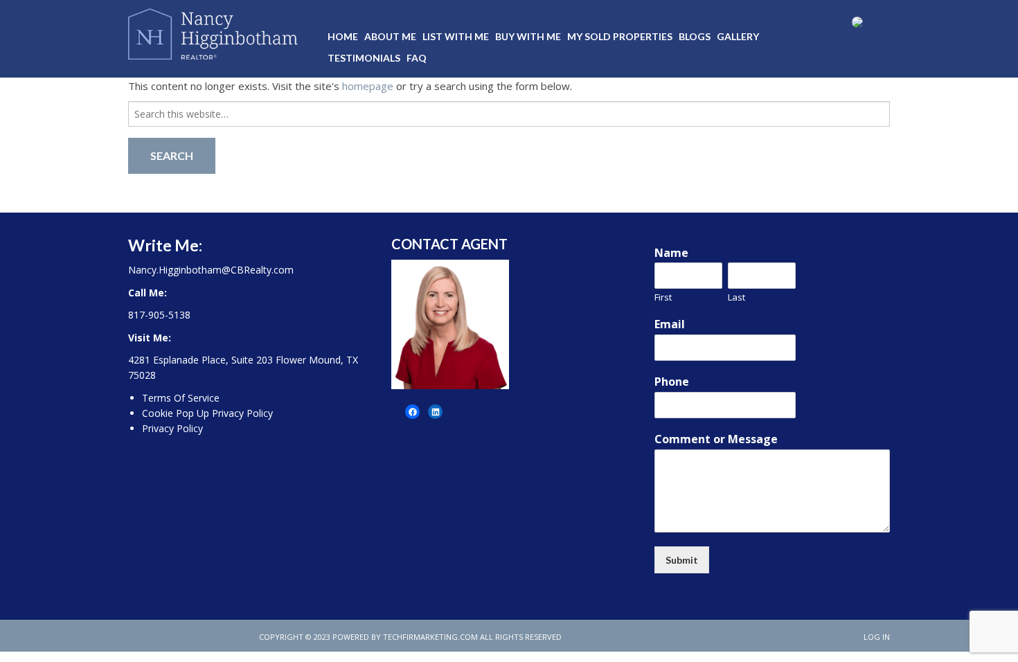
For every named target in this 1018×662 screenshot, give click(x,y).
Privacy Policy (172, 428)
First (663, 297)
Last (736, 297)
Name (671, 253)
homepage (367, 86)
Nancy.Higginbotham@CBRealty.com (211, 269)
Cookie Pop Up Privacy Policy (207, 413)
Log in (877, 637)
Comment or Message (716, 439)
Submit (682, 560)
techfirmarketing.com (430, 637)
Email (669, 324)
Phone (671, 382)
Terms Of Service (181, 397)
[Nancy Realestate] (213, 31)
